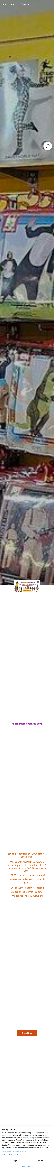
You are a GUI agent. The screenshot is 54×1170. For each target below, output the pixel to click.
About (13, 4)
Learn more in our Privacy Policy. (14, 1152)
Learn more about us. (10, 1154)
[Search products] (47, 146)
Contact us (25, 4)
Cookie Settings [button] (27, 1167)
